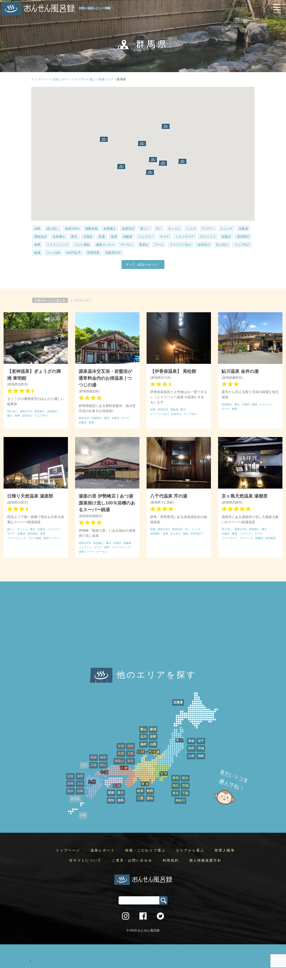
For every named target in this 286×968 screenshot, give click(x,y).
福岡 (80, 776)
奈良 (130, 761)
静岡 (150, 791)
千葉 (185, 793)
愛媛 (111, 792)
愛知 (150, 798)
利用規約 (171, 860)
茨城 (185, 785)
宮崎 (80, 791)
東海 (145, 784)
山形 (191, 756)
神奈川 (180, 800)
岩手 (201, 741)
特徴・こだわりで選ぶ (145, 850)
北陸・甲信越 (148, 752)
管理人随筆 (224, 850)
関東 (164, 774)
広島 (93, 765)
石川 (143, 736)
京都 (121, 746)
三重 (140, 798)
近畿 (124, 768)
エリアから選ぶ (84, 79)
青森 (191, 741)
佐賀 (70, 776)
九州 (92, 782)
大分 (80, 783)
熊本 (70, 791)
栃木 (185, 778)
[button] (182, 161)
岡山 (103, 765)
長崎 (70, 783)
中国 (104, 772)
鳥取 (103, 757)
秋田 (191, 748)
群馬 (175, 778)
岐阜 (140, 791)
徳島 (121, 800)
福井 (143, 744)
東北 (179, 740)
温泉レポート (62, 79)
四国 (117, 786)
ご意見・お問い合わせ (132, 860)
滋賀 (130, 746)
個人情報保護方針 (205, 860)
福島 (201, 756)
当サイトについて (85, 860)
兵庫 (121, 753)
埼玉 (175, 785)
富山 (143, 729)
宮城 (201, 748)
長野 (153, 736)
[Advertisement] (143, 630)
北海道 (178, 702)
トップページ (68, 850)
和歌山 (119, 761)
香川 (121, 792)
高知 (111, 800)
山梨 (153, 744)
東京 (175, 793)
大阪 (130, 753)
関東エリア (106, 79)
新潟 (153, 729)
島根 (93, 757)
